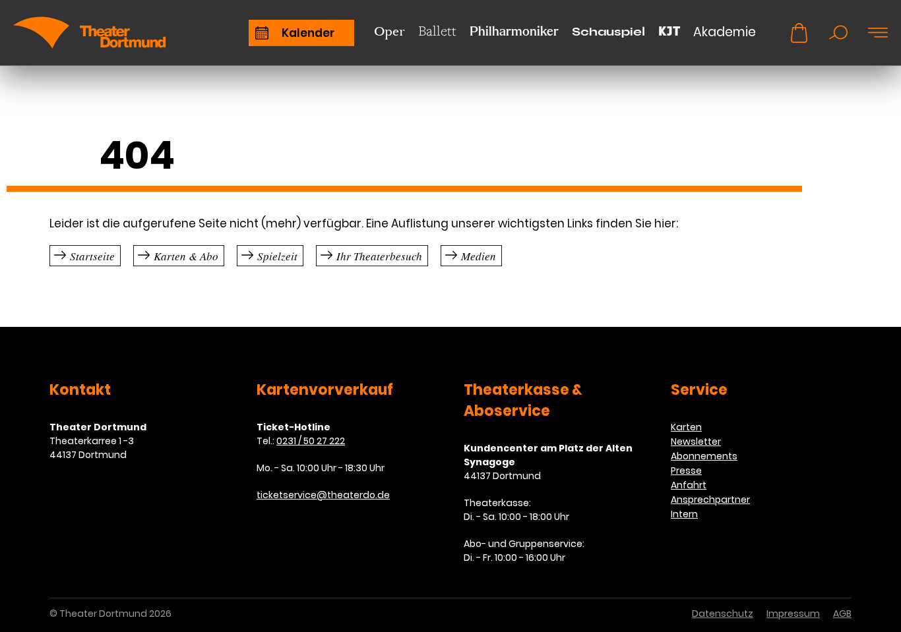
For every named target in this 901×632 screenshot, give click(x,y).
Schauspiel (608, 32)
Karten (686, 427)
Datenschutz (722, 613)
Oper (389, 31)
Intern (684, 514)
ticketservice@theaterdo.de (323, 495)
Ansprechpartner (710, 499)
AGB (842, 613)
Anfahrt (688, 485)
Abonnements (704, 456)
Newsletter (696, 441)
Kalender (308, 33)
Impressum (793, 613)
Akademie (724, 32)
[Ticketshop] (799, 33)
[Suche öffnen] (838, 33)
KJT (669, 31)
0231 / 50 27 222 (310, 440)
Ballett (437, 31)
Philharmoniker (514, 32)
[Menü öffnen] (878, 33)
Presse (686, 470)
